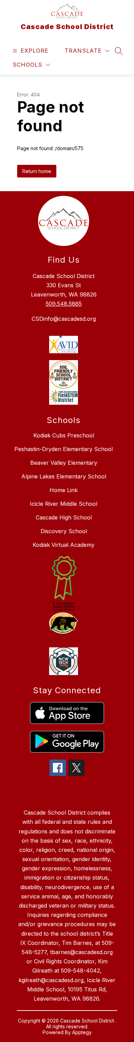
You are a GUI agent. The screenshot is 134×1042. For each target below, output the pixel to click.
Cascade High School (64, 517)
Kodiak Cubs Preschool (63, 435)
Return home (36, 171)
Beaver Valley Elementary (63, 462)
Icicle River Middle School (63, 503)
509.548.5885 (64, 303)
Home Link (63, 490)
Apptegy (82, 1032)
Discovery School (64, 531)
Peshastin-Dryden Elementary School (63, 449)
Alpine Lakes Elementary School (63, 476)
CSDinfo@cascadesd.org (64, 318)
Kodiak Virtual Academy (63, 544)
